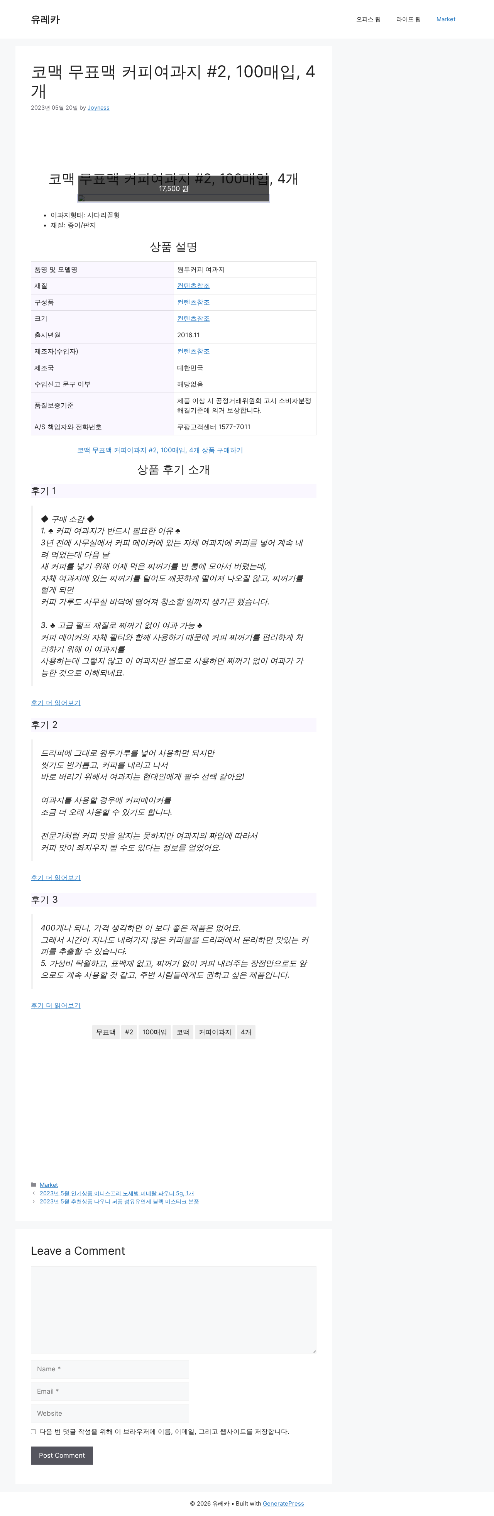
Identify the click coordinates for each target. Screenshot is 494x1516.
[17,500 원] (173, 198)
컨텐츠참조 (193, 285)
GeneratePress (283, 1503)
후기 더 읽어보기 (56, 703)
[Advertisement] (173, 146)
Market (445, 19)
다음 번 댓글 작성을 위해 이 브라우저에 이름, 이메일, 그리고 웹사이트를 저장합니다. (164, 1431)
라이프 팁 (408, 19)
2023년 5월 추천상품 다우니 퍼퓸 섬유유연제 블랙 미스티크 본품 (119, 1201)
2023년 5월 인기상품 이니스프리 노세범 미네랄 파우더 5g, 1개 (117, 1193)
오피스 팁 (368, 19)
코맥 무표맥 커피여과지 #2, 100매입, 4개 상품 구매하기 (160, 450)
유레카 (45, 19)
